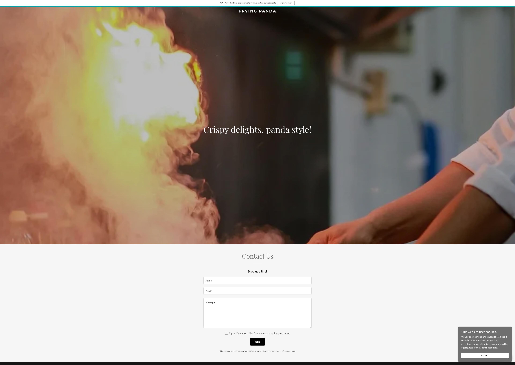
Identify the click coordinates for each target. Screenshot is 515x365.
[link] (257, 11)
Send (257, 341)
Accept (485, 355)
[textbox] (257, 280)
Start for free (285, 3)
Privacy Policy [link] (267, 351)
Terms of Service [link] (283, 351)
